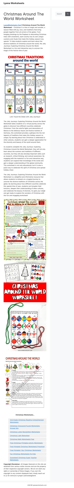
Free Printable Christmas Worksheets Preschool (27, 447)
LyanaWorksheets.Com (12, 25)
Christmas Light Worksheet (20, 436)
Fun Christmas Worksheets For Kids (23, 454)
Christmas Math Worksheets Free (22, 439)
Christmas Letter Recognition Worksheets (25, 432)
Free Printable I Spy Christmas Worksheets (25, 450)
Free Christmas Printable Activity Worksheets (26, 443)
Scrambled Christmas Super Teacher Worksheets (23, 459)
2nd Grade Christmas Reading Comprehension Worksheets (27, 421)
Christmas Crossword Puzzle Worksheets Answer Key (25, 427)
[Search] (67, 14)
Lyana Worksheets (14, 3)
